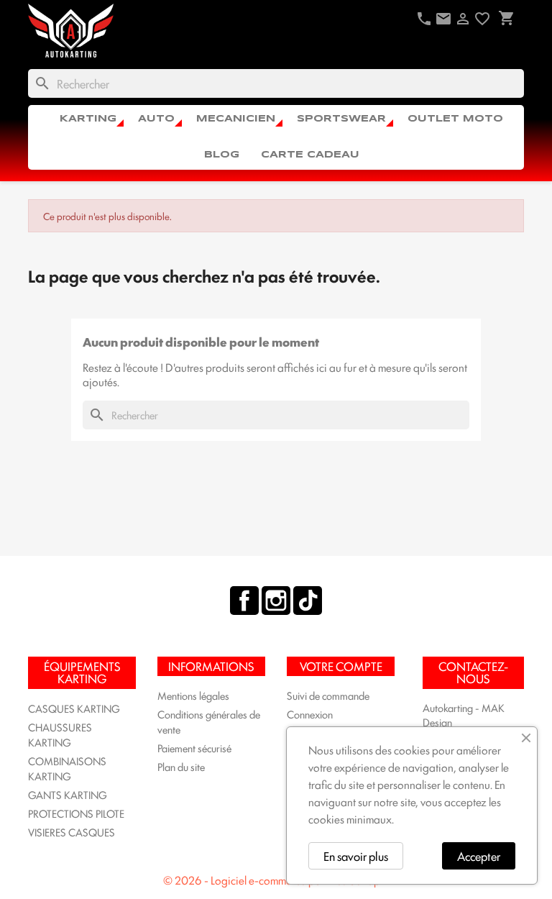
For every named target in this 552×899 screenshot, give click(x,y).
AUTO (156, 119)
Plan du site (181, 766)
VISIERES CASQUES (71, 831)
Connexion (310, 713)
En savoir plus (355, 855)
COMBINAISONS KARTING (67, 768)
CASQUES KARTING (74, 708)
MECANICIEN (235, 119)
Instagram (276, 600)
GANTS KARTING (67, 794)
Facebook (244, 600)
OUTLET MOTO (455, 119)
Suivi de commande (328, 695)
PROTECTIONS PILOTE (76, 813)
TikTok (307, 600)
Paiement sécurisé (194, 747)
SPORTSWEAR (341, 119)
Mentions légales (193, 695)
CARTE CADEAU (310, 155)
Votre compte (341, 666)
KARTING (88, 119)
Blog (221, 155)
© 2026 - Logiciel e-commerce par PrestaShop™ (276, 880)
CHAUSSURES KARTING (60, 734)
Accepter (478, 855)
